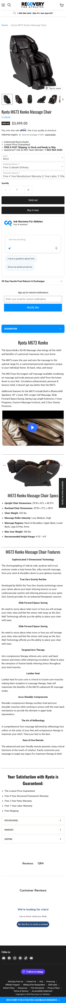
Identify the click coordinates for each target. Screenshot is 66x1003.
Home (5, 25)
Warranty (9, 829)
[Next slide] (62, 99)
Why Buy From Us (15, 981)
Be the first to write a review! (33, 924)
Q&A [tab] (41, 863)
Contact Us (31, 981)
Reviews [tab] (27, 863)
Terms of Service (21, 991)
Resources (22, 988)
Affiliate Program (12, 985)
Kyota (7, 117)
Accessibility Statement (42, 991)
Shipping (8, 839)
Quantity (5, 183)
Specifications (11, 820)
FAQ (41, 981)
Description (10, 328)
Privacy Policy (54, 988)
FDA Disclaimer (37, 988)
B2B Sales (52, 985)
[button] (33, 1000)
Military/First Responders (34, 985)
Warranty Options (10, 173)
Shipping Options (10, 164)
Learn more (50, 135)
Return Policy (9, 988)
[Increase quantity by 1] (28, 190)
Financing (50, 981)
